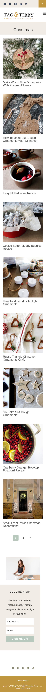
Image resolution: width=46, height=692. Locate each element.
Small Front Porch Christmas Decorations (21, 524)
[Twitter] (26, 4)
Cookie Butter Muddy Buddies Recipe (22, 247)
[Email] (4, 4)
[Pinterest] (21, 4)
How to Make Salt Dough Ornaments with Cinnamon (20, 139)
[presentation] (23, 58)
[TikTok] (33, 668)
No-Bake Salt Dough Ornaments (16, 413)
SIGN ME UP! (20, 639)
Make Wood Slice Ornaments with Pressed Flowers (22, 84)
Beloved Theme (23, 688)
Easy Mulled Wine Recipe (19, 193)
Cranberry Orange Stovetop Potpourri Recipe (21, 469)
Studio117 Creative (27, 686)
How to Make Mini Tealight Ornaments (20, 302)
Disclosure (23, 680)
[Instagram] (15, 4)
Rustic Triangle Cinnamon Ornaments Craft (19, 358)
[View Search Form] (42, 3)
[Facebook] (10, 4)
